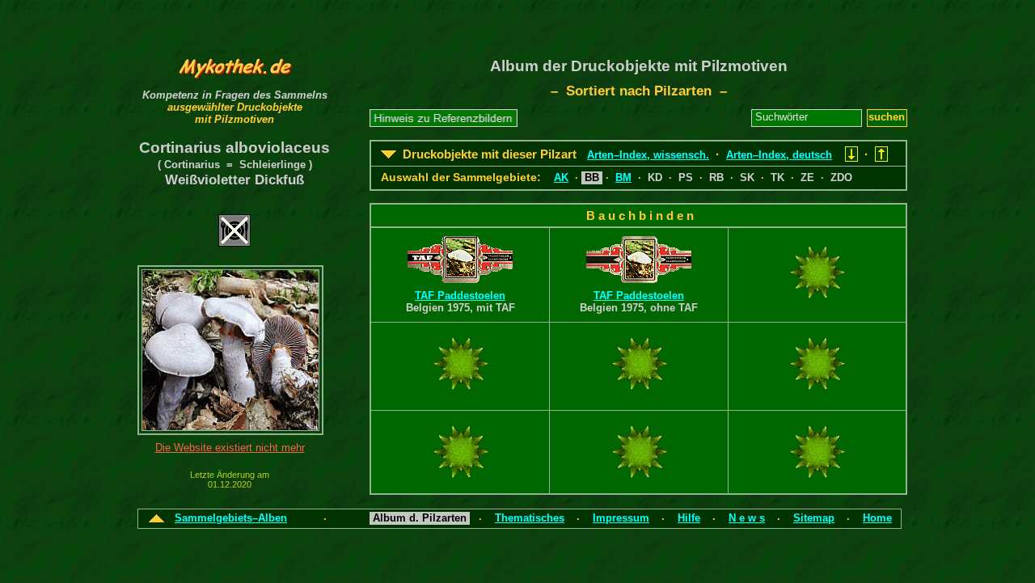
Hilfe (689, 518)
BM (623, 177)
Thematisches (529, 518)
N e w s (747, 518)
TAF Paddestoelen (460, 295)
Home (877, 518)
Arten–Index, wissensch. (648, 155)
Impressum (621, 518)
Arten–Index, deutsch (779, 155)
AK (561, 177)
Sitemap (813, 518)
